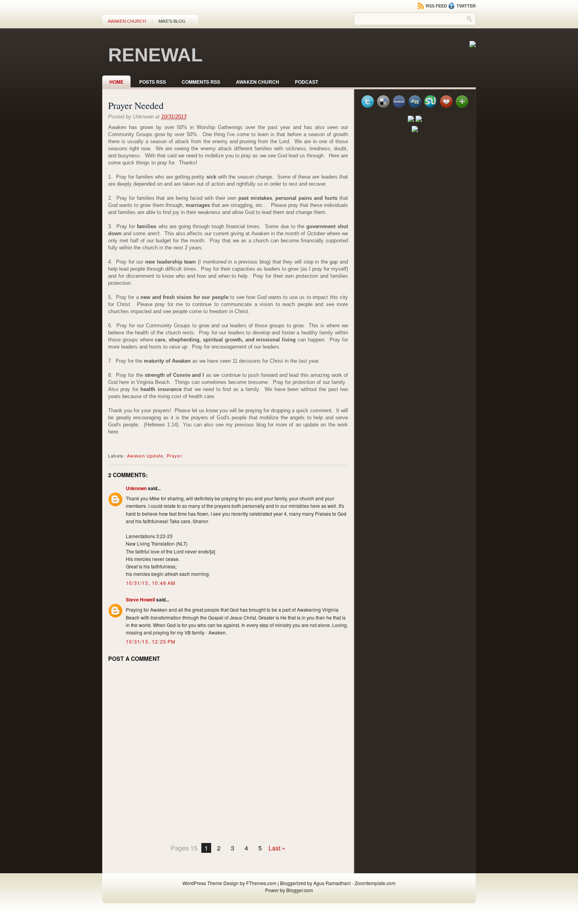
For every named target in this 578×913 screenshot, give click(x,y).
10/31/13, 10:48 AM (151, 582)
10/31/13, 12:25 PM (151, 641)
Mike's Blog (172, 21)
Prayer (174, 455)
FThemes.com (261, 883)
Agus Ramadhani (332, 883)
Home (116, 81)
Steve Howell (140, 599)
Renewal (155, 54)
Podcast (306, 81)
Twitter (465, 6)
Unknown (136, 488)
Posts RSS (152, 81)
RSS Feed (436, 6)
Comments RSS (201, 81)
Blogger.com (299, 890)
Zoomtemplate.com (375, 883)
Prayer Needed (136, 105)
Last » (277, 847)
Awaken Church (127, 21)
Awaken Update (145, 455)
